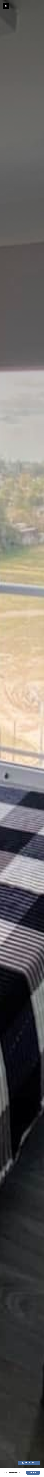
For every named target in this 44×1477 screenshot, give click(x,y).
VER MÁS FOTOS (30, 1463)
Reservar (33, 1472)
